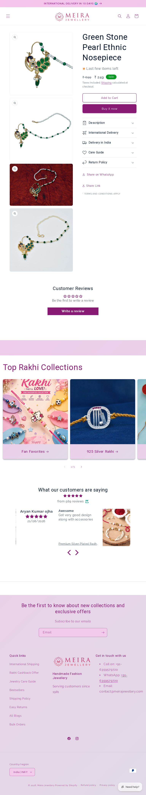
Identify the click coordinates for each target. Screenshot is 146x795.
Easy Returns (18, 707)
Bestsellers (17, 690)
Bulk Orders (17, 724)
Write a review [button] (73, 311)
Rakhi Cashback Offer (24, 672)
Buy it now (109, 108)
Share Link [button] (93, 185)
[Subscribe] (103, 632)
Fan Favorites (33, 451)
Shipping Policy (20, 698)
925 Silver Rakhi (100, 451)
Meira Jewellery (46, 785)
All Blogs (15, 715)
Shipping (106, 82)
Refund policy (88, 785)
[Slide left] (64, 467)
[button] (8, 16)
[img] (73, 496)
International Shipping (24, 664)
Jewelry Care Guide (23, 681)
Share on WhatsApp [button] (100, 174)
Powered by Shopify (66, 785)
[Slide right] (81, 467)
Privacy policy (107, 785)
